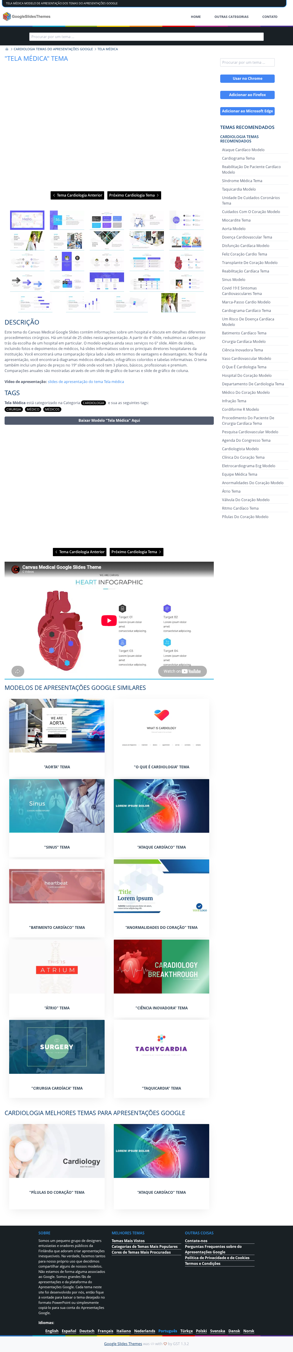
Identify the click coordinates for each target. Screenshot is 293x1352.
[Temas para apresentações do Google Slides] (7, 49)
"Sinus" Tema (57, 847)
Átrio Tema (231, 491)
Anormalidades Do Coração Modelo (253, 482)
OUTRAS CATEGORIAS (231, 16)
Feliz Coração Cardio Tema (244, 254)
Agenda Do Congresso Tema (246, 440)
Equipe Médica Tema (239, 474)
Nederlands (144, 1330)
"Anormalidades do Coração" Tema (161, 927)
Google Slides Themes (123, 1343)
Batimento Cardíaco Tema (244, 333)
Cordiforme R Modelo (240, 409)
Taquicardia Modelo (239, 189)
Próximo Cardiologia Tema (132, 195)
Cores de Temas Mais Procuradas (141, 1252)
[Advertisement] (109, 486)
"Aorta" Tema (57, 766)
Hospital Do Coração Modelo (247, 375)
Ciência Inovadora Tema (242, 350)
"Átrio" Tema (57, 1008)
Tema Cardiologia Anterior (79, 195)
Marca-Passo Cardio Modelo (246, 302)
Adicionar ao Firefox (247, 94)
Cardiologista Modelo (240, 448)
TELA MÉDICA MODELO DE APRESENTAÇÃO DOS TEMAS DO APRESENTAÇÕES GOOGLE (62, 3)
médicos (52, 409)
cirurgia (13, 409)
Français (105, 1330)
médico (33, 409)
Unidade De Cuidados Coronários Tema (251, 200)
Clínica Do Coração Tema (243, 457)
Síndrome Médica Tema (242, 180)
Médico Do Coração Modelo (246, 392)
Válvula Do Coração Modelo (246, 499)
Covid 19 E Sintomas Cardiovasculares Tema (242, 291)
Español (69, 1330)
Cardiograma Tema (238, 158)
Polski (201, 1330)
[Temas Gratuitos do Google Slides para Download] (27, 16)
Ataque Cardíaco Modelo (243, 149)
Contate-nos (196, 1240)
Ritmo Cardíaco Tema (240, 508)
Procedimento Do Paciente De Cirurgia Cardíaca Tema (248, 420)
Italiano (124, 1330)
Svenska (217, 1330)
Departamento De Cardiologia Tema (253, 383)
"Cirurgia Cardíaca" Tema (57, 1088)
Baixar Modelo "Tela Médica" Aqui (109, 420)
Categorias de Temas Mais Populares (145, 1246)
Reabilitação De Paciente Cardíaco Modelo (251, 169)
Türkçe (186, 1330)
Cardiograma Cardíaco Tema (246, 310)
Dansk (234, 1330)
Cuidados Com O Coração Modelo (251, 211)
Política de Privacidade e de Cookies (217, 1257)
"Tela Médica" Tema (36, 58)
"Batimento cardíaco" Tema (57, 927)
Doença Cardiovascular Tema (247, 237)
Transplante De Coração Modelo (250, 262)
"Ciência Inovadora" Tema (162, 1008)
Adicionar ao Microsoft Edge (247, 111)
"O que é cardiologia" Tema (161, 766)
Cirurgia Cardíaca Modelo (244, 341)
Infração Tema (234, 400)
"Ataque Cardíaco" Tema (161, 847)
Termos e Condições (202, 1263)
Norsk (248, 1330)
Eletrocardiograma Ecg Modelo (248, 465)
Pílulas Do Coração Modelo (245, 516)
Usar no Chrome (247, 78)
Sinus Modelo (233, 279)
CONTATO (269, 16)
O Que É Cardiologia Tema (244, 366)
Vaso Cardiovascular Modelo (246, 358)
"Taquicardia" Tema (161, 1088)
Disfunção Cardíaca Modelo (245, 245)
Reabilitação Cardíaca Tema (245, 271)
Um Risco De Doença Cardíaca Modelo (248, 321)
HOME (196, 16)
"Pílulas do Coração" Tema (56, 1192)
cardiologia (93, 403)
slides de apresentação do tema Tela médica (86, 381)
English (52, 1330)
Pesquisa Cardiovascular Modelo (250, 431)
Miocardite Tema (236, 220)
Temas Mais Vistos (128, 1240)
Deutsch (87, 1330)
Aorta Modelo (234, 228)
